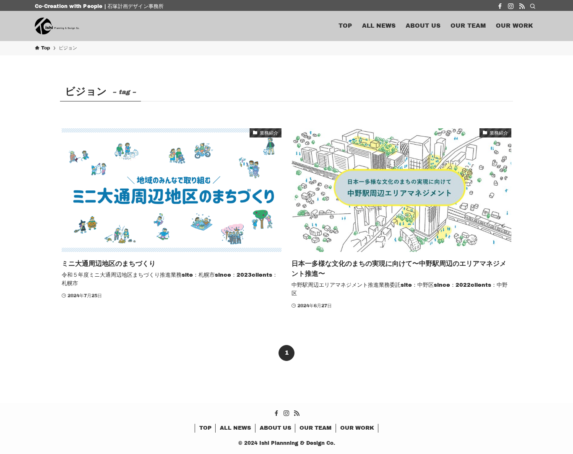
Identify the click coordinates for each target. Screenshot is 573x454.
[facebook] (500, 6)
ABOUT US (275, 428)
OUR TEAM (315, 428)
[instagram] (510, 6)
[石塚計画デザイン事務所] (57, 26)
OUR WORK (357, 428)
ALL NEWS (235, 428)
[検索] (532, 6)
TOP (205, 428)
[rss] (521, 6)
